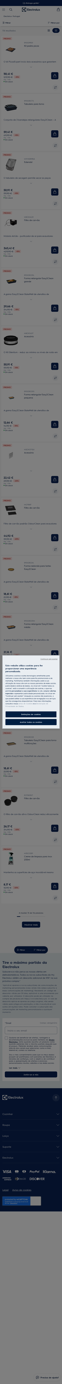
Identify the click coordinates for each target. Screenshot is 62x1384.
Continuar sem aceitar (49, 659)
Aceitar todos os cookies (31, 722)
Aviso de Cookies (26, 703)
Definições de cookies (31, 714)
